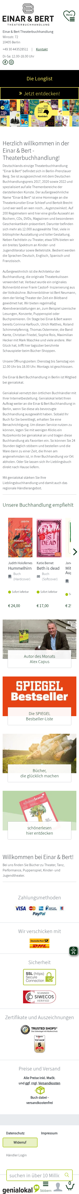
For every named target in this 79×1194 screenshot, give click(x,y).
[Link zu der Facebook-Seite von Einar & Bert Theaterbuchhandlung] (6, 62)
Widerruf (20, 1142)
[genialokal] (21, 1189)
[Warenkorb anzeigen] (70, 1189)
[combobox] (34, 1175)
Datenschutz (15, 1133)
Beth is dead (48, 568)
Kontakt (42, 49)
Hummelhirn (20, 568)
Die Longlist (39, 78)
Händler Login (16, 1155)
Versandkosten (49, 1083)
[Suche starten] (67, 1175)
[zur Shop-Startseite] (28, 14)
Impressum (49, 1133)
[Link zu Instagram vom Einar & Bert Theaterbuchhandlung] (11, 62)
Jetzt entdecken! (42, 93)
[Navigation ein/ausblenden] (58, 1187)
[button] (46, 1188)
